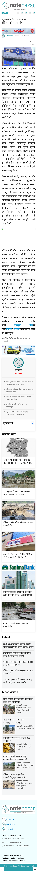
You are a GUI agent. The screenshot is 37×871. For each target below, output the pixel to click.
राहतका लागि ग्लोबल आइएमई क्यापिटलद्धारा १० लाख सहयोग (17, 555)
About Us (10, 819)
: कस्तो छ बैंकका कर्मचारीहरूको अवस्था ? (13, 721)
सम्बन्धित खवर (9, 434)
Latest (6, 637)
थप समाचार (18, 374)
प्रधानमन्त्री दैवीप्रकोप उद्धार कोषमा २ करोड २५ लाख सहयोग (17, 593)
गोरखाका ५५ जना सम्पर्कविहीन (16, 625)
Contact (9, 829)
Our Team (10, 824)
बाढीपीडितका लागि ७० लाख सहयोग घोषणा (18, 663)
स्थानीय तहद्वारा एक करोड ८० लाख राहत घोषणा (17, 493)
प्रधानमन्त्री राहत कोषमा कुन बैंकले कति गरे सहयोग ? (18, 700)
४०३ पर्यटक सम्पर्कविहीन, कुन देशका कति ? (15, 776)
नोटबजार (18, 370)
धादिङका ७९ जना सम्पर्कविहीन (18, 524)
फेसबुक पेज (23, 325)
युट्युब (17, 329)
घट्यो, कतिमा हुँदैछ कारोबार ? (16, 739)
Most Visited (10, 692)
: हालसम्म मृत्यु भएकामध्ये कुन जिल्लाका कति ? (15, 758)
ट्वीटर (9, 329)
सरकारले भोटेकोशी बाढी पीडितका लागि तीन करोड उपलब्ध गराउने (18, 461)
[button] (35, 869)
